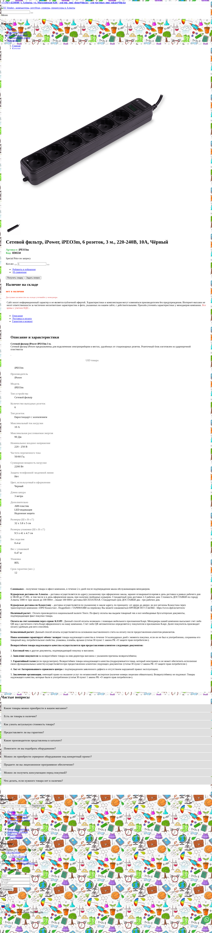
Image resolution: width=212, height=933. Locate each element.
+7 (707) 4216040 (11, 852)
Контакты (12, 40)
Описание (17, 315)
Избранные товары (17, 832)
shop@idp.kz (22, 860)
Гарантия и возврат (17, 35)
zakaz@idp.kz (28, 863)
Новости (12, 835)
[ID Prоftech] (38, 8)
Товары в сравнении (18, 829)
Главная (11, 29)
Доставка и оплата (17, 32)
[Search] (32, 12)
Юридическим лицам (18, 37)
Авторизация (14, 837)
